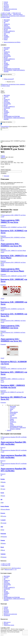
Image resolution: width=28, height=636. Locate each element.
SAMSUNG (7, 24)
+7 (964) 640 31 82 (16, 13)
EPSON (6, 38)
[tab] (15, 176)
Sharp (11, 423)
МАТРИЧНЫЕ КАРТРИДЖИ (12, 68)
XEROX (6, 25)
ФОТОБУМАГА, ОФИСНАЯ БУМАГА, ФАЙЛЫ (18, 428)
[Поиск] (1, 76)
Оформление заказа (9, 625)
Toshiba (12, 424)
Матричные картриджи (16, 426)
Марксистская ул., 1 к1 (11, 569)
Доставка (6, 4)
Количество (4, 171)
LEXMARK (7, 32)
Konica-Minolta (14, 412)
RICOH (6, 29)
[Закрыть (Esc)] (1, 633)
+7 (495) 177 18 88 (5, 563)
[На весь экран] (4, 633)
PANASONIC (7, 28)
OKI (5, 34)
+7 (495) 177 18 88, (5, 13)
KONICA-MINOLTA (9, 31)
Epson (11, 409)
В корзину (3, 173)
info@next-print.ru (16, 14)
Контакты (6, 6)
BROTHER (7, 20)
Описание (6, 175)
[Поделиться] (2, 633)
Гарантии (6, 7)
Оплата (6, 3)
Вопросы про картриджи (10, 9)
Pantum (5, 39)
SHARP (6, 35)
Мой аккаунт (7, 622)
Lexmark (12, 415)
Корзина (6, 623)
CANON (6, 21)
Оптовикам (7, 10)
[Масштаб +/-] (6, 633)
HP (4, 22)
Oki (11, 416)
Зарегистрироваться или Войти (12, 42)
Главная (6, 2)
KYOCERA (7, 27)
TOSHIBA (6, 36)
